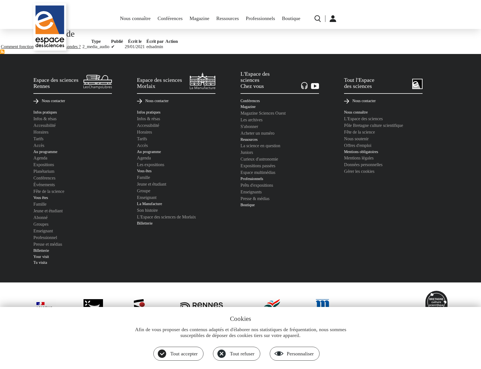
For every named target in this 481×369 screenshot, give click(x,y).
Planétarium (43, 171)
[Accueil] (49, 27)
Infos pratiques (45, 112)
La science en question (260, 145)
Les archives (251, 119)
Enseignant (43, 230)
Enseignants (251, 192)
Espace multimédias (257, 172)
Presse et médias (47, 244)
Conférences (170, 18)
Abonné (40, 217)
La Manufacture (149, 203)
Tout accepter (184, 353)
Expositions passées (257, 165)
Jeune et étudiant (48, 210)
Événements (44, 184)
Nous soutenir (356, 138)
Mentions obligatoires (361, 151)
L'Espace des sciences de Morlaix (166, 217)
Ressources (227, 18)
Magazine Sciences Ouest (263, 113)
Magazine (199, 18)
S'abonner (249, 126)
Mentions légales (359, 158)
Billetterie (41, 250)
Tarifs (38, 138)
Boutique (291, 18)
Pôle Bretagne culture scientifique (373, 125)
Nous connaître (135, 18)
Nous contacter (53, 101)
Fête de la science (48, 191)
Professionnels (260, 18)
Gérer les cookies (359, 171)
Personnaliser (300, 353)
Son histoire (147, 210)
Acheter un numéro (257, 133)
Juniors (246, 152)
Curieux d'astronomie (259, 159)
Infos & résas (45, 118)
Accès (38, 145)
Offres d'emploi (357, 145)
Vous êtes (40, 197)
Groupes (40, 224)
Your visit (41, 256)
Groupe (143, 190)
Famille (39, 204)
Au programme (45, 151)
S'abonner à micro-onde (2, 52)
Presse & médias (254, 198)
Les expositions (150, 164)
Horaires (40, 132)
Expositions (43, 164)
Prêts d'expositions (256, 185)
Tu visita (40, 262)
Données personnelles (363, 164)
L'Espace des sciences (363, 118)
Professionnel (45, 237)
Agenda (40, 158)
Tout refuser (242, 353)
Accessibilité (44, 125)
